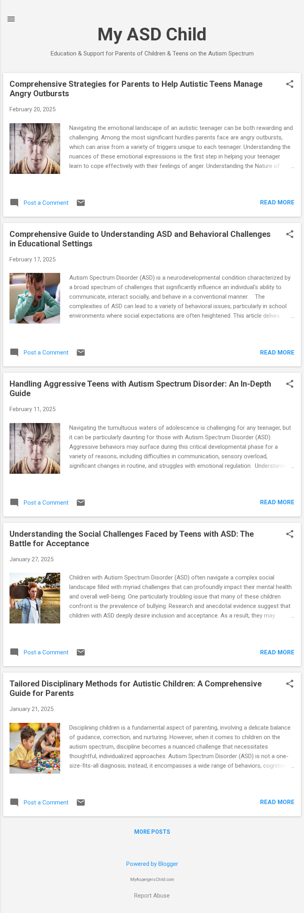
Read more (277, 202)
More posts (152, 832)
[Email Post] (81, 205)
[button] (289, 84)
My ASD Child (152, 34)
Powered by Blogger (152, 863)
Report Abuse (152, 895)
